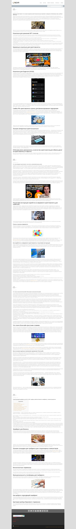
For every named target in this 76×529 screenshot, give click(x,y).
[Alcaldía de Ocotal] (16, 2)
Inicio (41, 2)
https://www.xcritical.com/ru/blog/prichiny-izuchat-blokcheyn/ (31, 348)
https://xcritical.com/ (56, 451)
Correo (62, 2)
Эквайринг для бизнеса (17, 403)
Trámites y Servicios (50, 2)
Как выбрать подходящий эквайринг (19, 407)
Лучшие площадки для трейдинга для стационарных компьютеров (19, 404)
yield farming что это (34, 280)
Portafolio (57, 2)
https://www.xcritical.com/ (30, 344)
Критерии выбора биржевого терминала (20, 408)
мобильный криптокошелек (31, 112)
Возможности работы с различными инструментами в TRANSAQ (19, 410)
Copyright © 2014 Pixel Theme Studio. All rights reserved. (54, 526)
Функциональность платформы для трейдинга (20, 406)
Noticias (44, 2)
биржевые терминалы (34, 445)
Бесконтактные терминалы (17, 405)
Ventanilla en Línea (16, 519)
